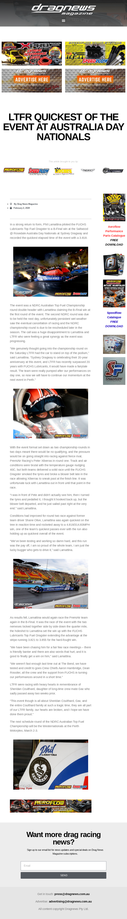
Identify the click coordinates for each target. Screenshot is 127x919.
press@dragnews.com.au (71, 894)
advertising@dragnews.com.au (70, 901)
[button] (63, 20)
